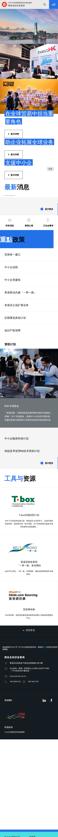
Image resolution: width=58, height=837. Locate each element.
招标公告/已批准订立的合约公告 (18, 634)
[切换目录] (53, 4)
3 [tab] (46, 58)
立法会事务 (48, 115)
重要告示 (8, 650)
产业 (6, 573)
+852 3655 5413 (15, 689)
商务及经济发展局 (14, 664)
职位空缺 (8, 627)
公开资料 (8, 603)
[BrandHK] (15, 727)
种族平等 (8, 619)
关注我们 (8, 708)
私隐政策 (8, 734)
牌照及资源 (9, 565)
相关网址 (8, 642)
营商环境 (8, 557)
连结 (45, 654)
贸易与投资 (9, 580)
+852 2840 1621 (33, 689)
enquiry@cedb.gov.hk (18, 683)
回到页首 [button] (30, 520)
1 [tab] (40, 58)
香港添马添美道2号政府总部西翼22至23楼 (26, 670)
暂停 (50, 58)
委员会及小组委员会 (13, 588)
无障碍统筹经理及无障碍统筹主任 (18, 611)
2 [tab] (43, 58)
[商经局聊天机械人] (38, 824)
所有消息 (10, 115)
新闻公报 (29, 115)
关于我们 (8, 549)
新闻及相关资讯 (11, 596)
